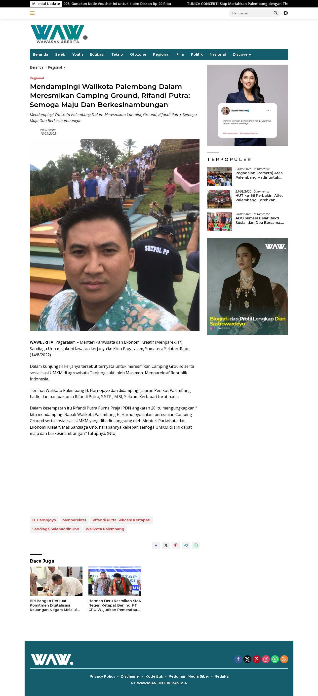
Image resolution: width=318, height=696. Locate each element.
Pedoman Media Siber (189, 676)
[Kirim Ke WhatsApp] (195, 545)
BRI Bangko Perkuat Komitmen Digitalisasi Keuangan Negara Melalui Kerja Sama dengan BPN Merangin (53, 605)
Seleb (60, 54)
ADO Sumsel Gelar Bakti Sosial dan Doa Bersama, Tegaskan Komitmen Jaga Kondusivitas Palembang (259, 220)
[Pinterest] (257, 659)
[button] (276, 13)
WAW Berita (48, 130)
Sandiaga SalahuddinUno (55, 529)
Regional (161, 54)
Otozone (138, 54)
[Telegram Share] (186, 545)
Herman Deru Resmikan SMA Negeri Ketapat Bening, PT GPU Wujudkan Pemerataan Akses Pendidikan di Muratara (114, 605)
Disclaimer (130, 676)
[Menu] (33, 13)
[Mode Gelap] (285, 13)
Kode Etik (154, 676)
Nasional (218, 54)
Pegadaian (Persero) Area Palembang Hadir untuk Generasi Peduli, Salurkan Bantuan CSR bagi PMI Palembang (259, 175)
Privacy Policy (102, 676)
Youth (77, 54)
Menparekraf (74, 520)
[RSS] (284, 659)
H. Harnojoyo (44, 520)
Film (180, 54)
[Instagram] (266, 659)
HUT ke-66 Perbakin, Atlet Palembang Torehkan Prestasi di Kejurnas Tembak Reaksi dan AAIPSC (262, 197)
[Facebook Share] (156, 545)
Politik (197, 54)
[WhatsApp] (275, 659)
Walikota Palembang (105, 529)
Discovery (242, 54)
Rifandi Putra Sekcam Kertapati (121, 520)
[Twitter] (247, 659)
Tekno (117, 54)
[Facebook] (238, 659)
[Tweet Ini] (166, 545)
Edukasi (97, 54)
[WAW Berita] (59, 33)
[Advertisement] (114, 476)
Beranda (40, 54)
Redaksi (222, 676)
